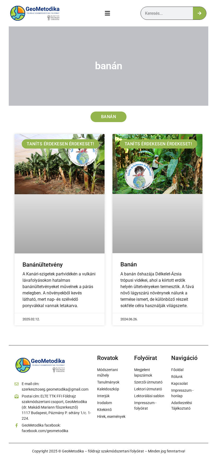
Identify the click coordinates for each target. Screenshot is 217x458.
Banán (128, 264)
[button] (107, 13)
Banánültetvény (42, 264)
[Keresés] (199, 13)
